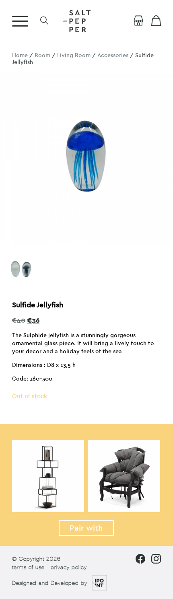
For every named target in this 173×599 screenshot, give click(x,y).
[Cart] (156, 21)
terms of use (28, 567)
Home (20, 55)
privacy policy (69, 567)
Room (42, 55)
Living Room (74, 55)
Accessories (112, 55)
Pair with (86, 528)
